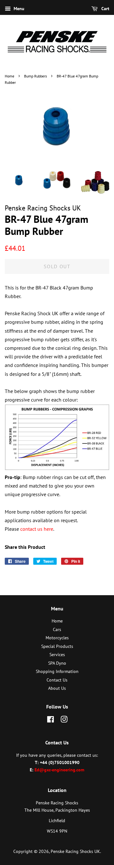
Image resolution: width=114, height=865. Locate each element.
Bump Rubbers (35, 76)
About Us (57, 688)
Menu (18, 8)
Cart (104, 8)
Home (9, 76)
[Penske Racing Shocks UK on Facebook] (50, 720)
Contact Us (57, 680)
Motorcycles (57, 638)
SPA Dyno (57, 663)
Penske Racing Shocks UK (75, 851)
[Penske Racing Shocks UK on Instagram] (63, 720)
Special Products (57, 646)
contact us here (36, 529)
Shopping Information (57, 671)
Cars (57, 629)
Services (57, 654)
